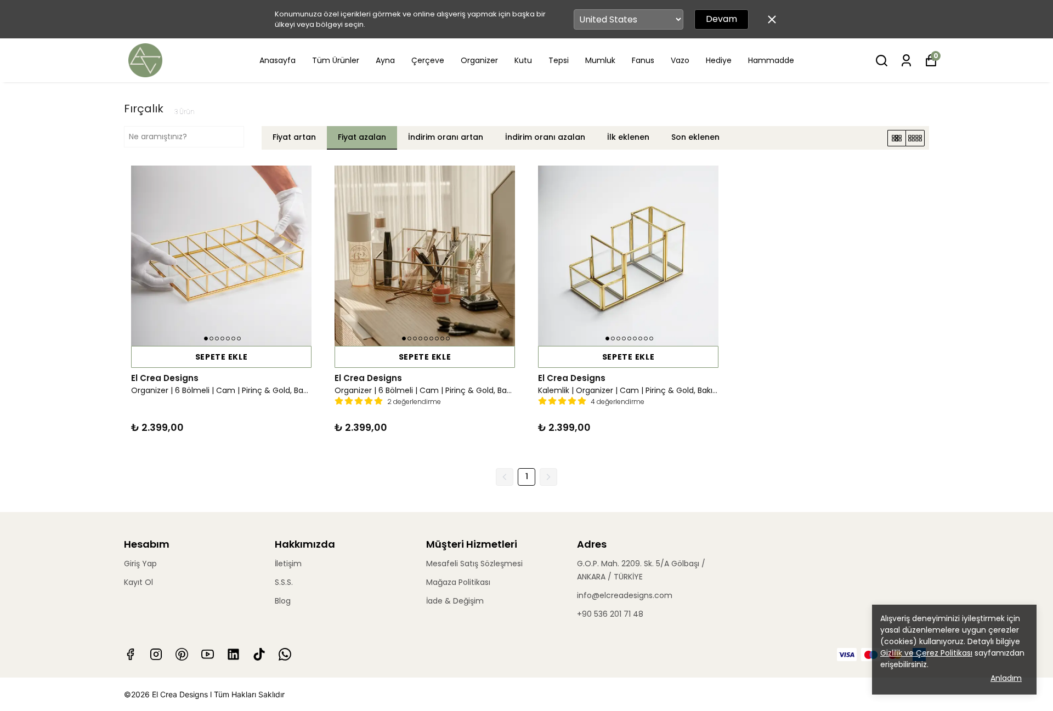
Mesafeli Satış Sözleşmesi (474, 563)
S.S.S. (284, 582)
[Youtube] (207, 654)
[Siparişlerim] (906, 60)
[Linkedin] (233, 654)
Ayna (385, 60)
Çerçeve (427, 60)
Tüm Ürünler (335, 60)
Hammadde (771, 60)
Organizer (479, 60)
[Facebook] (130, 654)
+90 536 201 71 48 (610, 613)
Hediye (719, 60)
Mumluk (600, 60)
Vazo (680, 60)
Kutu (523, 60)
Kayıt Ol (138, 582)
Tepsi (558, 60)
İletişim (288, 563)
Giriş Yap (140, 563)
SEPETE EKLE (221, 356)
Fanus (643, 60)
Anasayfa (277, 60)
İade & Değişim (455, 600)
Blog (283, 600)
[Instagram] (156, 654)
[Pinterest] (182, 654)
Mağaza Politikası (458, 582)
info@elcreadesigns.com (624, 595)
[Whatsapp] (285, 654)
